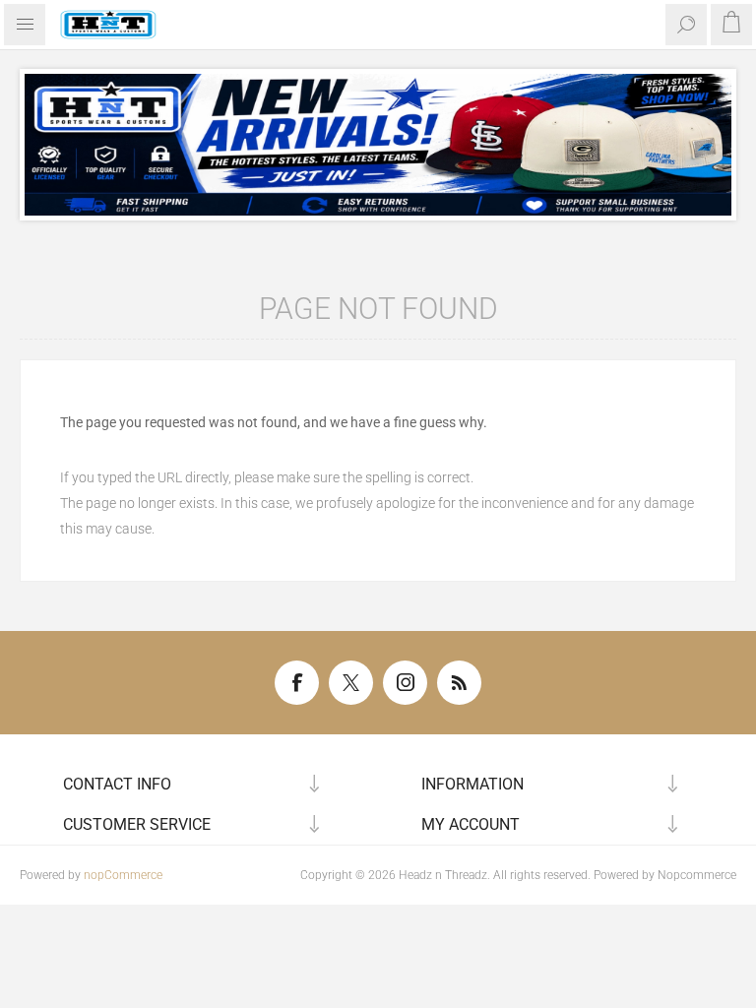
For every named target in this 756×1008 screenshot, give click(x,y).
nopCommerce (123, 875)
